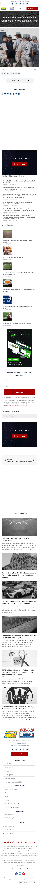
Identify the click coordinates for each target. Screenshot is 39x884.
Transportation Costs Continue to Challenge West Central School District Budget (18, 708)
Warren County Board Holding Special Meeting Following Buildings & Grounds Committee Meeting (19, 575)
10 (29, 720)
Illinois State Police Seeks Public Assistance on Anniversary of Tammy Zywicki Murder (19, 602)
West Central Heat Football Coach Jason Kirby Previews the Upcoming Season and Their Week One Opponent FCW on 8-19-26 (19, 217)
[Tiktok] (20, 3)
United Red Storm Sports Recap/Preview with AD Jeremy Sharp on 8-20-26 (18, 203)
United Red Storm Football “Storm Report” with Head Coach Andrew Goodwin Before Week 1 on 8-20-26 (19, 209)
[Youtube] (27, 3)
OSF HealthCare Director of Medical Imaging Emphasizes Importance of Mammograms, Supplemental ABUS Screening (18, 672)
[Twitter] (20, 873)
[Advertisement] (19, 124)
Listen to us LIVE (19, 158)
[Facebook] (12, 3)
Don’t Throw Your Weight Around (13, 257)
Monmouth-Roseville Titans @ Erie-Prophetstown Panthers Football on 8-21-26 (18, 188)
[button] (20, 8)
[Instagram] (16, 3)
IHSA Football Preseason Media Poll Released (17, 323)
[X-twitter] (23, 3)
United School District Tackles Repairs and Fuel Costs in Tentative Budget (19, 637)
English (25, 882)
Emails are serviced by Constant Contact (17, 405)
